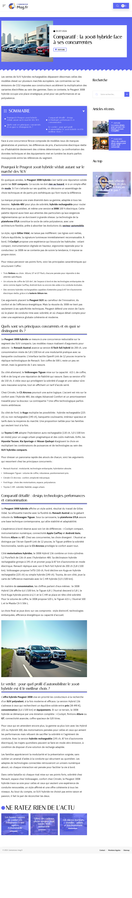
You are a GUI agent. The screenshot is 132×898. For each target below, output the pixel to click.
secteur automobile (73, 225)
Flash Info (118, 139)
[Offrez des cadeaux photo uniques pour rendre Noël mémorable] (101, 143)
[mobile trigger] (5, 6)
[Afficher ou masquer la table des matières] (57, 111)
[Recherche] (117, 6)
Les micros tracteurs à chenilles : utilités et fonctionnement (73, 822)
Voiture (61, 50)
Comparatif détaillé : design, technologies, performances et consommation (61, 119)
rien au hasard (56, 184)
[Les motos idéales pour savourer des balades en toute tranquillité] (101, 127)
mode (8, 188)
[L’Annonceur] (18, 6)
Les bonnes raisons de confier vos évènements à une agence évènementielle (15, 822)
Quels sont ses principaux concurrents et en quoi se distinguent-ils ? (24, 125)
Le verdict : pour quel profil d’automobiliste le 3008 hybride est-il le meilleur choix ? (66, 129)
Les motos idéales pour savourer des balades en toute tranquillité (118, 128)
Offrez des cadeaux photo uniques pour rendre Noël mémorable (44, 822)
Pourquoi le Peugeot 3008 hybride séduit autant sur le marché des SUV (23, 118)
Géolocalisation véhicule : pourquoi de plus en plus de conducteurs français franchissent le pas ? (111, 185)
